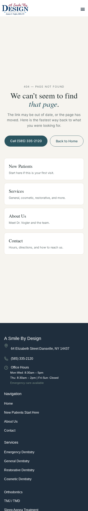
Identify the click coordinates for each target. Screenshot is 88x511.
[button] (82, 9)
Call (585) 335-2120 (26, 141)
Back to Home (67, 141)
